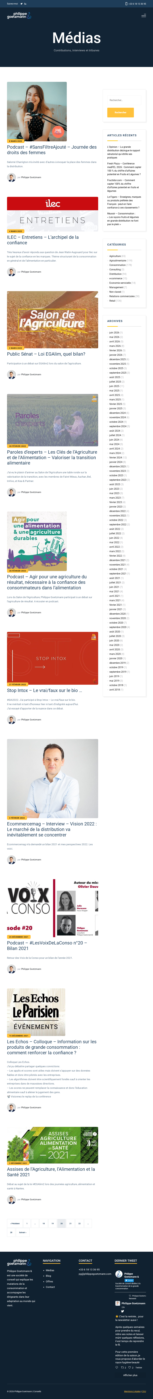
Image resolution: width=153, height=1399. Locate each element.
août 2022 (114, 529)
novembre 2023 (117, 471)
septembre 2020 (117, 627)
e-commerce (115, 278)
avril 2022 (114, 546)
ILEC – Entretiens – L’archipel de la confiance (46, 284)
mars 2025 (115, 399)
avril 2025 (114, 395)
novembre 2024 (117, 417)
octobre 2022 (116, 520)
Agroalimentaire (117, 260)
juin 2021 (114, 587)
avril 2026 (114, 341)
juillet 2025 (115, 381)
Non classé (115, 291)
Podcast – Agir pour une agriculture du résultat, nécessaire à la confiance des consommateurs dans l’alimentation (51, 727)
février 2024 (115, 457)
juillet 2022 (115, 533)
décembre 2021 (117, 560)
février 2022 (115, 555)
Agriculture (115, 256)
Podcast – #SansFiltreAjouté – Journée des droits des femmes (47, 166)
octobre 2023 (116, 475)
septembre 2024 (117, 426)
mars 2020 (115, 654)
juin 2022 (114, 538)
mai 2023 (114, 493)
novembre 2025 (117, 363)
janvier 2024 (115, 462)
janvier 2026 (115, 355)
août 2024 (114, 430)
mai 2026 (114, 337)
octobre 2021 (116, 569)
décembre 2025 (117, 359)
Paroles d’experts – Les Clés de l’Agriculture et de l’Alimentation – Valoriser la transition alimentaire (50, 553)
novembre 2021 (117, 564)
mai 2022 (114, 542)
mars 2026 (115, 346)
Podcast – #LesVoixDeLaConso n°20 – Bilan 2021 (49, 1192)
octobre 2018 (116, 685)
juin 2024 (114, 439)
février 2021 (115, 604)
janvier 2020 (115, 658)
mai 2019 (114, 680)
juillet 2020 (115, 636)
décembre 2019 (117, 662)
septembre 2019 (117, 671)
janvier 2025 (115, 408)
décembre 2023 (117, 466)
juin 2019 (114, 676)
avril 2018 (114, 689)
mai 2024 (114, 444)
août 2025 (114, 377)
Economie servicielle (120, 282)
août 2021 (114, 578)
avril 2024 (114, 448)
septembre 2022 (117, 524)
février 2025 (115, 404)
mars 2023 (115, 497)
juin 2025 (114, 386)
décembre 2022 (117, 511)
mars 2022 (115, 551)
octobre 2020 (116, 622)
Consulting (115, 269)
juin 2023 (114, 488)
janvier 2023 (115, 506)
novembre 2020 (117, 618)
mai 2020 (114, 645)
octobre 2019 (116, 667)
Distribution (115, 274)
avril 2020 (114, 649)
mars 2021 (115, 600)
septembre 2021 (117, 573)
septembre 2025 (117, 372)
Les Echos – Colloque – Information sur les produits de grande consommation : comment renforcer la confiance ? (51, 1329)
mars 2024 (115, 453)
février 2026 (115, 350)
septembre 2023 (117, 479)
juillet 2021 (115, 582)
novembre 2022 (117, 515)
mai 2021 (114, 591)
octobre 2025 (116, 368)
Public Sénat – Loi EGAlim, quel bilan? (46, 417)
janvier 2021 (115, 609)
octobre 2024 (116, 421)
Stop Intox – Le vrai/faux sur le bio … (49, 869)
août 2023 (114, 484)
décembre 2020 (117, 613)
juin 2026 (114, 332)
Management (116, 287)
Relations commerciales (122, 296)
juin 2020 (114, 640)
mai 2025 (114, 390)
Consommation (117, 265)
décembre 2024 (117, 413)
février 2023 (115, 502)
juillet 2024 (115, 435)
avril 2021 (114, 596)
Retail (112, 300)
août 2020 (114, 631)
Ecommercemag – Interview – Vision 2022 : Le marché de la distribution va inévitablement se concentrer (52, 1040)
